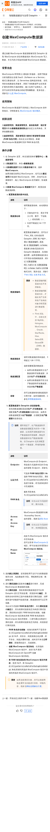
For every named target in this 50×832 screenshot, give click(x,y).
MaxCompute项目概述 (30, 110)
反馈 (29, 711)
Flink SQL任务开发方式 (34, 274)
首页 (3, 22)
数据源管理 (27, 27)
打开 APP (42, 3)
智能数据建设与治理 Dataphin (18, 22)
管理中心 (17, 27)
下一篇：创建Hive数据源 (37, 698)
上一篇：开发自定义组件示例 (14, 698)
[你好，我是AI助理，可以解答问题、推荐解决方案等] (35, 10)
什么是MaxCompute (17, 93)
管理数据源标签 (34, 399)
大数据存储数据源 (40, 27)
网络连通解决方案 (34, 686)
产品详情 (23, 47)
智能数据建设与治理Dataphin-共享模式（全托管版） (24, 24)
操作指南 (8, 27)
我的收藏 (41, 47)
